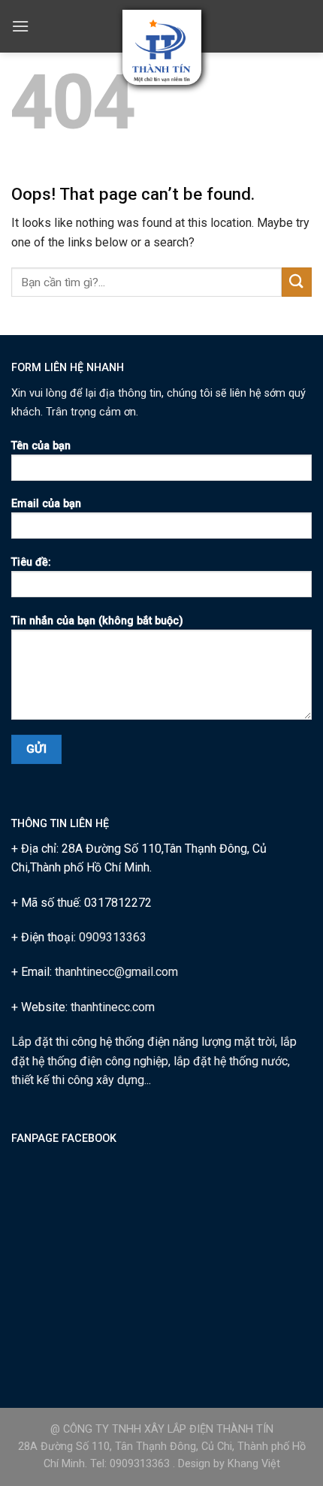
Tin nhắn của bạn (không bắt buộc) (97, 621)
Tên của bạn (41, 445)
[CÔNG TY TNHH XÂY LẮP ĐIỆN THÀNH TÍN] (162, 51)
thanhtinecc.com (113, 1007)
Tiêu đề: (31, 562)
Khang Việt (254, 1463)
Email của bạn (46, 503)
